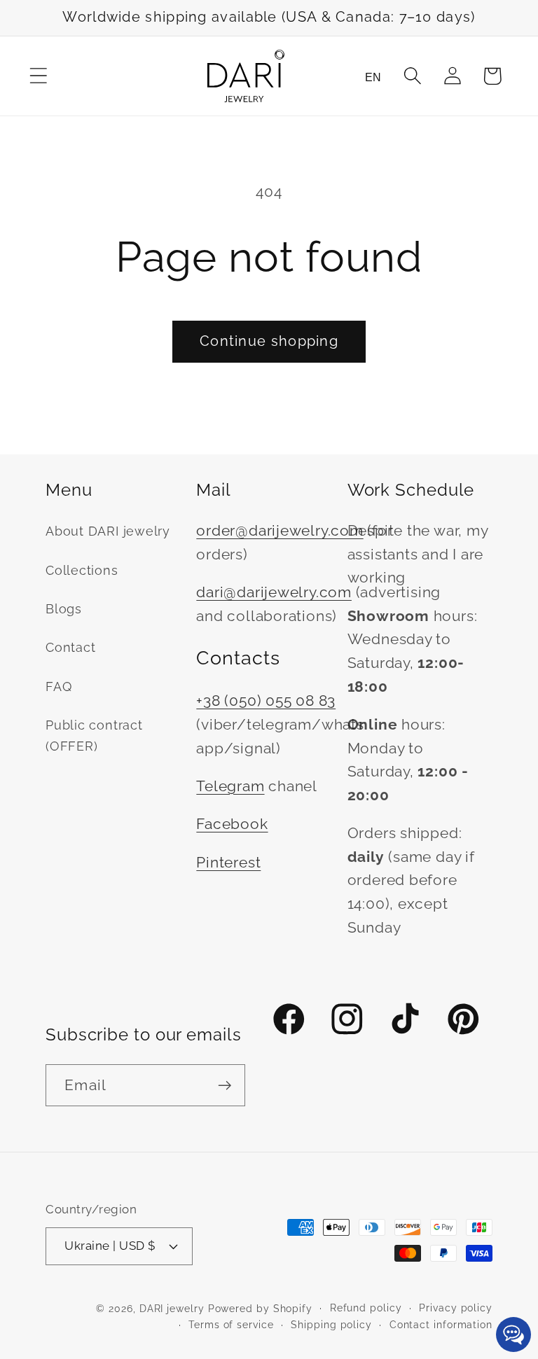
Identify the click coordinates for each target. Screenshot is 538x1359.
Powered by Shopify (260, 1308)
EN (373, 77)
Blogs (64, 608)
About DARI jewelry (108, 531)
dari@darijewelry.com (274, 592)
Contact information (440, 1324)
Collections (82, 570)
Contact (70, 647)
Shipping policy (331, 1324)
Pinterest (228, 862)
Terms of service (231, 1324)
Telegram (230, 786)
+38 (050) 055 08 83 (266, 700)
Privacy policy (455, 1307)
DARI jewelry (172, 1308)
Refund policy (366, 1307)
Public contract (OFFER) (94, 735)
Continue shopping (269, 341)
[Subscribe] (224, 1085)
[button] (38, 76)
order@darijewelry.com (279, 530)
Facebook (232, 823)
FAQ (58, 686)
